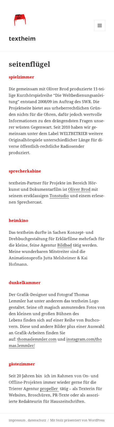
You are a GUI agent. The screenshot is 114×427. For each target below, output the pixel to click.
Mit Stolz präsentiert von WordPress (77, 420)
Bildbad (64, 245)
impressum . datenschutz (27, 420)
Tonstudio (59, 195)
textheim (22, 38)
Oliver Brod (79, 189)
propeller (49, 388)
